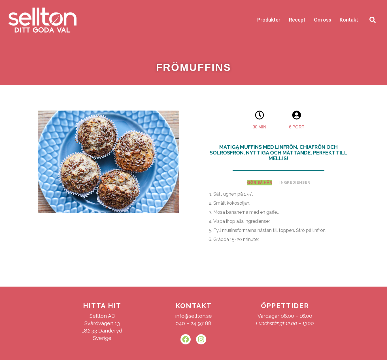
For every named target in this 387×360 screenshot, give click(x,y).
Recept (297, 20)
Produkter (268, 20)
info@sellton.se (193, 316)
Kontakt (349, 20)
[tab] (259, 182)
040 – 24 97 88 (193, 323)
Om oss (322, 20)
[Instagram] (201, 339)
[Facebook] (185, 339)
